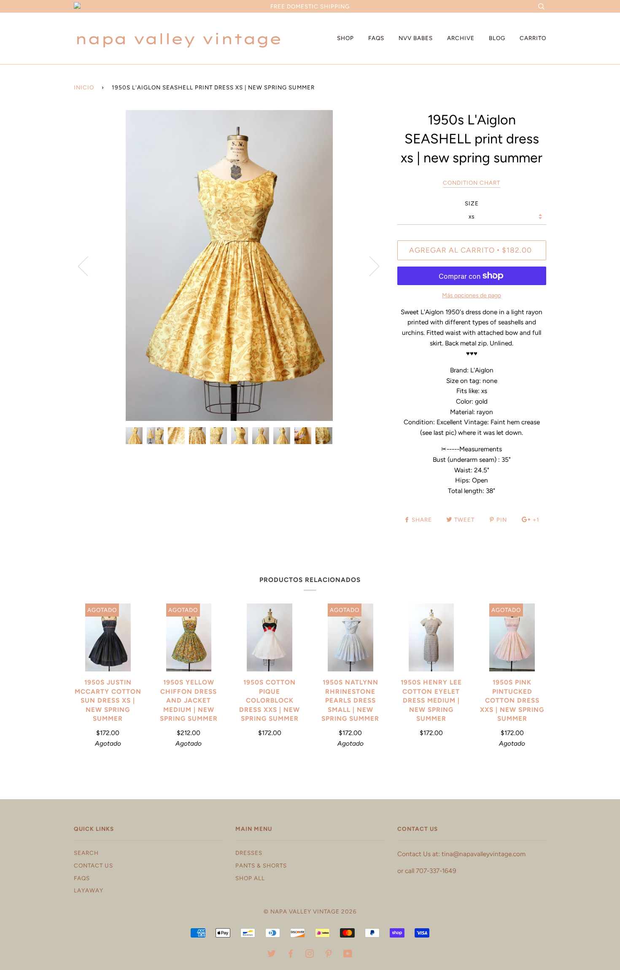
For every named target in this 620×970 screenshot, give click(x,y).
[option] (229, 265)
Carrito (533, 38)
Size (472, 203)
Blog (497, 38)
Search (86, 852)
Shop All (250, 878)
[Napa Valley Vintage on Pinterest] (328, 954)
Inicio (84, 87)
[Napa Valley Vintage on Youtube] (348, 954)
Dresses (248, 852)
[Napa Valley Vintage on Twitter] (271, 954)
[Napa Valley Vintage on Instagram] (309, 954)
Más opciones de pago (471, 295)
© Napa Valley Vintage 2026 (310, 911)
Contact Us (93, 865)
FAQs (376, 38)
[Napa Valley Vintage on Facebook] (290, 954)
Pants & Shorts (261, 865)
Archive (460, 38)
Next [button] (369, 265)
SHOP (345, 38)
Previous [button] (88, 265)
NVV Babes (416, 38)
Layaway (88, 890)
